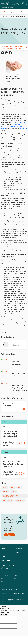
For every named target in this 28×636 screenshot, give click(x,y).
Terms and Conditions (7, 589)
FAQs (3, 552)
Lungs (14, 491)
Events (17, 552)
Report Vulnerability (19, 593)
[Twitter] (3, 568)
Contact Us (18, 548)
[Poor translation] (5, 615)
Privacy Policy (5, 560)
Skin (19, 487)
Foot (12, 487)
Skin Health (20, 500)
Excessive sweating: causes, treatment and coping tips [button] (12, 47)
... (6, 16)
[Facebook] (8, 568)
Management (7, 500)
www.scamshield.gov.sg (7, 7)
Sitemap (3, 556)
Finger (5, 491)
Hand (5, 487)
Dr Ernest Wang (21, 122)
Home (2, 16)
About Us (4, 548)
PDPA (15, 589)
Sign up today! (9, 534)
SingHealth (23, 128)
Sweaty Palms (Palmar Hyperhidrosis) (10, 496)
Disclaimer (4, 593)
